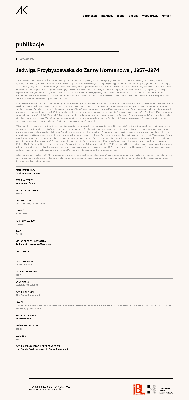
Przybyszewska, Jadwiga (28, 173)
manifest (107, 15)
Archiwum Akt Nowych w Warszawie (33, 244)
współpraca (150, 15)
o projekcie (90, 15)
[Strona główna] (22, 10)
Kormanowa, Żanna (25, 183)
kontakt (166, 15)
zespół (121, 15)
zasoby (133, 15)
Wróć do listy (27, 59)
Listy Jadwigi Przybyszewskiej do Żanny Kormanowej (42, 349)
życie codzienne (23, 319)
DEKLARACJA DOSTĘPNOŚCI (46, 389)
